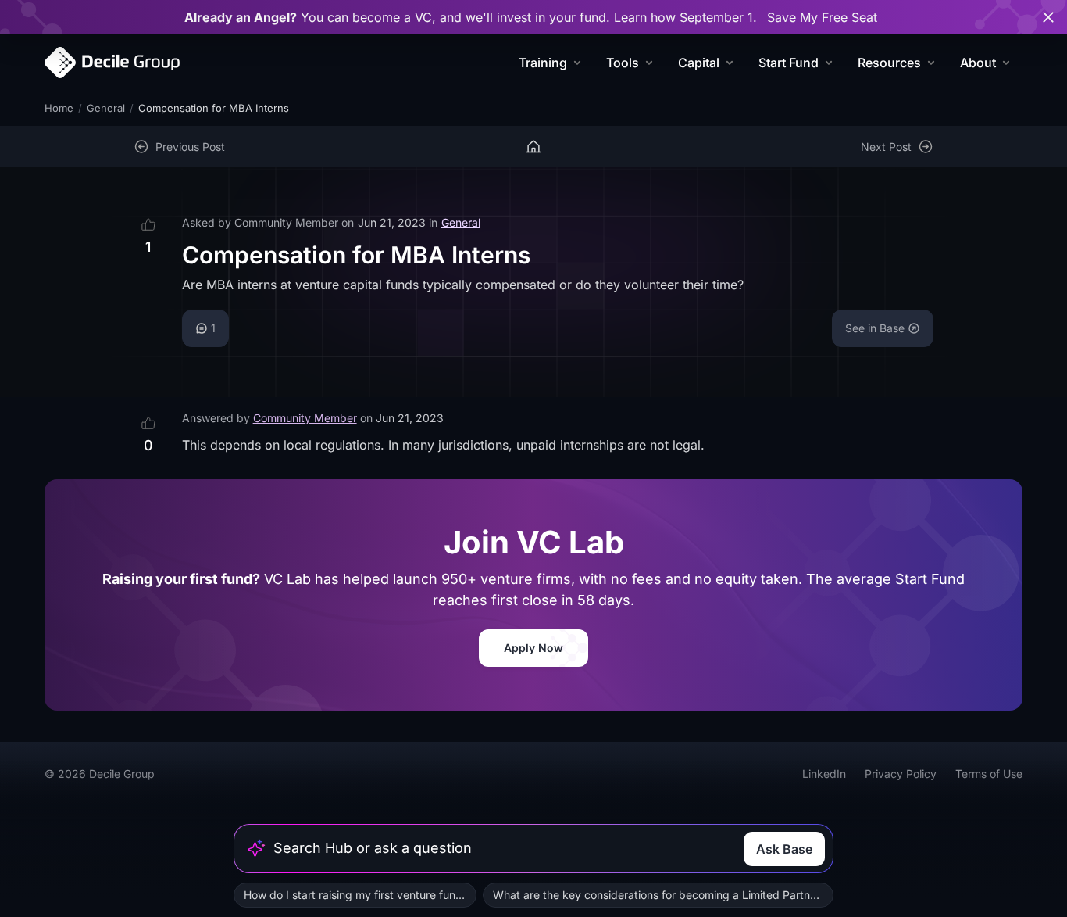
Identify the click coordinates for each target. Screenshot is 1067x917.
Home (59, 108)
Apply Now (533, 647)
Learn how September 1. (685, 17)
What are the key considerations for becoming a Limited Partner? (659, 894)
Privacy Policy (901, 773)
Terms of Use (988, 773)
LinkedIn (824, 773)
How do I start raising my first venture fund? (356, 894)
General (106, 108)
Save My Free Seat (822, 17)
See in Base (875, 328)
